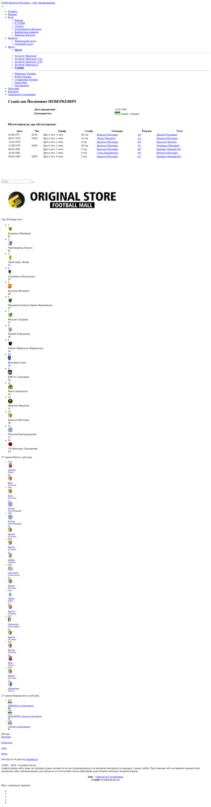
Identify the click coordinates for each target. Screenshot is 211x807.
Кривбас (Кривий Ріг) (169, 149)
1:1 (9, 500)
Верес (10, 663)
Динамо (11, 598)
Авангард (12, 470)
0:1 (139, 156)
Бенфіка (11, 560)
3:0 (9, 475)
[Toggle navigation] (2, 6)
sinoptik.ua (32, 759)
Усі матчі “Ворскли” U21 (28, 58)
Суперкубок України (26, 79)
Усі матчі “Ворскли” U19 (28, 61)
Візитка (19, 20)
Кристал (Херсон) (167, 141)
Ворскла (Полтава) (107, 134)
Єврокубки (21, 82)
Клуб (11, 17)
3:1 (139, 145)
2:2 (139, 138)
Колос (10, 482)
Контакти (13, 91)
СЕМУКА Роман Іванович (19, 727)
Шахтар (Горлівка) (167, 134)
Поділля (11, 508)
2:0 (139, 134)
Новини (12, 14)
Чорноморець (13, 688)
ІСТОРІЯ (20, 23)
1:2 (9, 655)
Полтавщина (22, 85)
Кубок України (23, 76)
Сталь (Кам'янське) (107, 152)
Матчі (11, 47)
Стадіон (19, 26)
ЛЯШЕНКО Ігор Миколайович (21, 706)
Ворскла (11, 534)
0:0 (139, 141)
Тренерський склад (25, 41)
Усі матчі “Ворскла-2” (27, 64)
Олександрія (13, 624)
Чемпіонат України (25, 73)
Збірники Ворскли (25, 35)
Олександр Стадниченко (22, 94)
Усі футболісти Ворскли (28, 29)
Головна (12, 11)
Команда (13, 38)
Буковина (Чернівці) (168, 145)
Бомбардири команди (27, 32)
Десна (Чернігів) (106, 138)
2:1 (9, 552)
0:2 (9, 603)
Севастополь (13, 573)
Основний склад (24, 44)
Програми (13, 88)
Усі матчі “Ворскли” (26, 55)
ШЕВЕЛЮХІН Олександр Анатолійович (25, 716)
